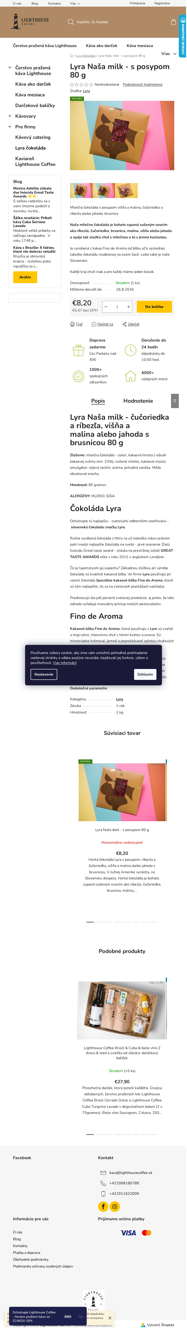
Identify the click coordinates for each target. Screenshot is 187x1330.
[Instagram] (114, 1206)
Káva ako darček (33, 84)
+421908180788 (124, 1183)
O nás (17, 3)
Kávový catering (33, 137)
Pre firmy (25, 127)
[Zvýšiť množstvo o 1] (128, 306)
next (170, 839)
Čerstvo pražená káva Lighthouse (33, 71)
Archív (25, 277)
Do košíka (154, 306)
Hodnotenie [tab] (138, 400)
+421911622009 (124, 1193)
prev (73, 839)
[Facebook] (103, 1206)
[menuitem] (44, 45)
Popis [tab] (98, 400)
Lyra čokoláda (30, 148)
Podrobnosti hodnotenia (142, 84)
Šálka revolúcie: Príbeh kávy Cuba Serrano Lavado (32, 222)
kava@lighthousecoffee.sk (130, 1172)
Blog (34, 3)
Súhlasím (145, 674)
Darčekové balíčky (35, 105)
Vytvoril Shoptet (160, 1325)
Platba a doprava (26, 1252)
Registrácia (162, 3)
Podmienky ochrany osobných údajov (43, 1266)
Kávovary (25, 116)
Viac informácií (65, 662)
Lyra (86, 90)
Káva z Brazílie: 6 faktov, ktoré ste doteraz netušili (34, 250)
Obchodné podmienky (31, 1259)
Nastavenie (43, 674)
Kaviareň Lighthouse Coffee (35, 161)
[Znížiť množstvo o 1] (105, 306)
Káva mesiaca (30, 95)
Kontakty (54, 3)
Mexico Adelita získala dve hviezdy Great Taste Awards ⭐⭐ (33, 193)
